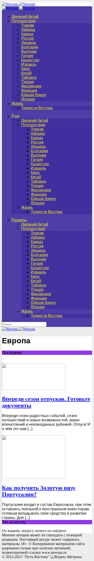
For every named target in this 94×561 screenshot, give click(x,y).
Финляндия (31, 86)
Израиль (28, 64)
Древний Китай (25, 16)
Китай (26, 73)
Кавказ (27, 34)
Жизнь (17, 103)
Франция (29, 90)
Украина (28, 43)
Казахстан (30, 60)
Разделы (19, 220)
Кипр (25, 69)
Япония (28, 99)
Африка (28, 30)
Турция (27, 82)
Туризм (27, 25)
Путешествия (24, 21)
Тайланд (28, 77)
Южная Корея (33, 95)
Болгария (29, 47)
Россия (27, 38)
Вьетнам (28, 51)
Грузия (27, 56)
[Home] (18, 8)
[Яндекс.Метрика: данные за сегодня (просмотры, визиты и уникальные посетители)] (66, 557)
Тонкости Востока (37, 108)
